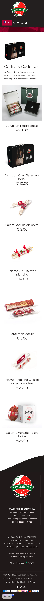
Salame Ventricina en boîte (22, 434)
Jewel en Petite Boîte (22, 126)
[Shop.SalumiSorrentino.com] (19, 9)
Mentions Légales (16, 553)
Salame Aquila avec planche (22, 272)
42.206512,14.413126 (24, 522)
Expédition (8, 578)
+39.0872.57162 (23, 515)
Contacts (29, 557)
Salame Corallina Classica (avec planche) (22, 381)
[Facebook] (17, 587)
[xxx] (7, 23)
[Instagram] (21, 587)
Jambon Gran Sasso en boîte (22, 177)
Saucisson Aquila (22, 334)
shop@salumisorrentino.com (25, 519)
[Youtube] (24, 587)
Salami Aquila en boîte (22, 225)
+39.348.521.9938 (27, 512)
